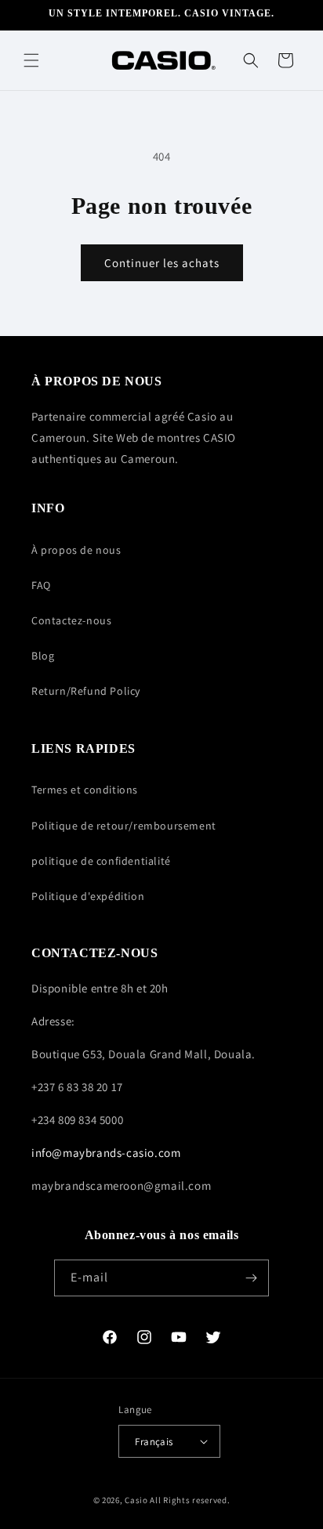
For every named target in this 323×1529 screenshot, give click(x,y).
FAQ (41, 585)
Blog (42, 656)
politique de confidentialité (101, 861)
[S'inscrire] (251, 1278)
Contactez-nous (71, 620)
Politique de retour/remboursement (123, 826)
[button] (31, 60)
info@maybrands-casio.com (105, 1152)
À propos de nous (76, 550)
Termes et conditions (84, 790)
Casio (136, 1500)
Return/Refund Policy (85, 691)
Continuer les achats (162, 262)
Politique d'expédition (87, 896)
